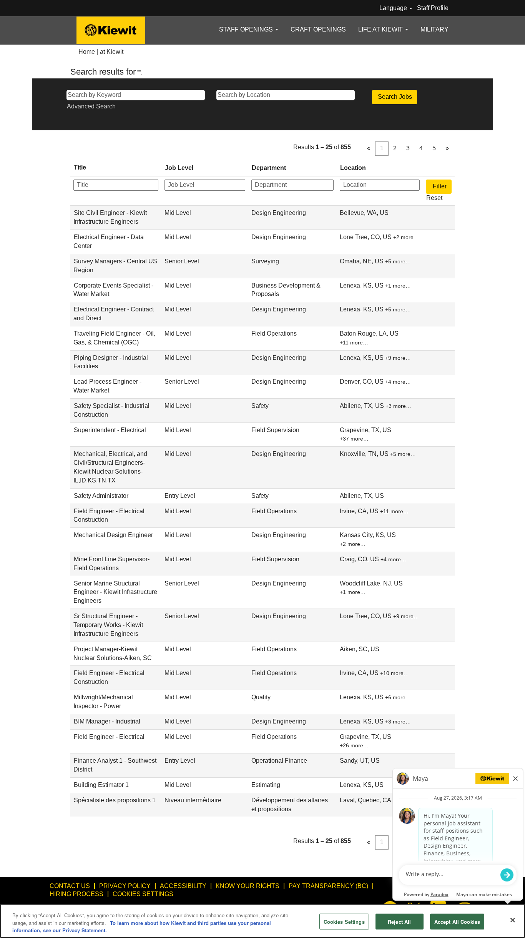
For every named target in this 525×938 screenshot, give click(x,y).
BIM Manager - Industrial (107, 721)
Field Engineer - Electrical (109, 736)
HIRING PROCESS (76, 894)
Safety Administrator (101, 495)
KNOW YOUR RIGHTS (247, 886)
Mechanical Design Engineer (113, 535)
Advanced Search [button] (91, 106)
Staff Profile (433, 8)
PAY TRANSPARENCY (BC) (328, 886)
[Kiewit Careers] (111, 30)
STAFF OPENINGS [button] (246, 29)
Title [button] (80, 167)
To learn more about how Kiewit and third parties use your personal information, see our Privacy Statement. (141, 926)
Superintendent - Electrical (110, 430)
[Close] (512, 919)
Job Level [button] (179, 168)
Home (86, 51)
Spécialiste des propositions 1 (115, 800)
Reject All (399, 921)
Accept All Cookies (457, 921)
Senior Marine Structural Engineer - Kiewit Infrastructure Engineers (115, 592)
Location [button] (353, 168)
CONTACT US (70, 886)
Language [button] (394, 8)
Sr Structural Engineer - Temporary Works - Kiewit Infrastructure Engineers (108, 625)
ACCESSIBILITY (183, 886)
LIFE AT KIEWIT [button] (381, 29)
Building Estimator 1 (101, 785)
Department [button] (269, 168)
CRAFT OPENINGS (318, 29)
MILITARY (434, 29)
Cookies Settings (143, 894)
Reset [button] (434, 198)
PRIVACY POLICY (125, 886)
